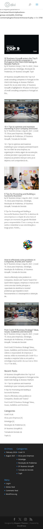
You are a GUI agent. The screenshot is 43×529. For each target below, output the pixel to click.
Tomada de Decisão (18, 139)
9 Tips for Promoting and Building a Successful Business (19, 195)
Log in (8, 483)
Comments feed (12, 490)
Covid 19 (7, 414)
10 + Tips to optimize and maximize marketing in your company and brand (20, 127)
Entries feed (10, 487)
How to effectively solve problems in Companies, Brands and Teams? (19, 261)
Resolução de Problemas (13, 136)
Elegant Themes (21, 523)
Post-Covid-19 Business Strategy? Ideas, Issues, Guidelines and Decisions (21, 331)
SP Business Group (14, 66)
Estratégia (20, 69)
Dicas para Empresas (15, 133)
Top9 (32, 72)
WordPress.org (11, 494)
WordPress (21, 526)
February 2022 (11, 452)
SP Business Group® (21, 72)
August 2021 (10, 456)
